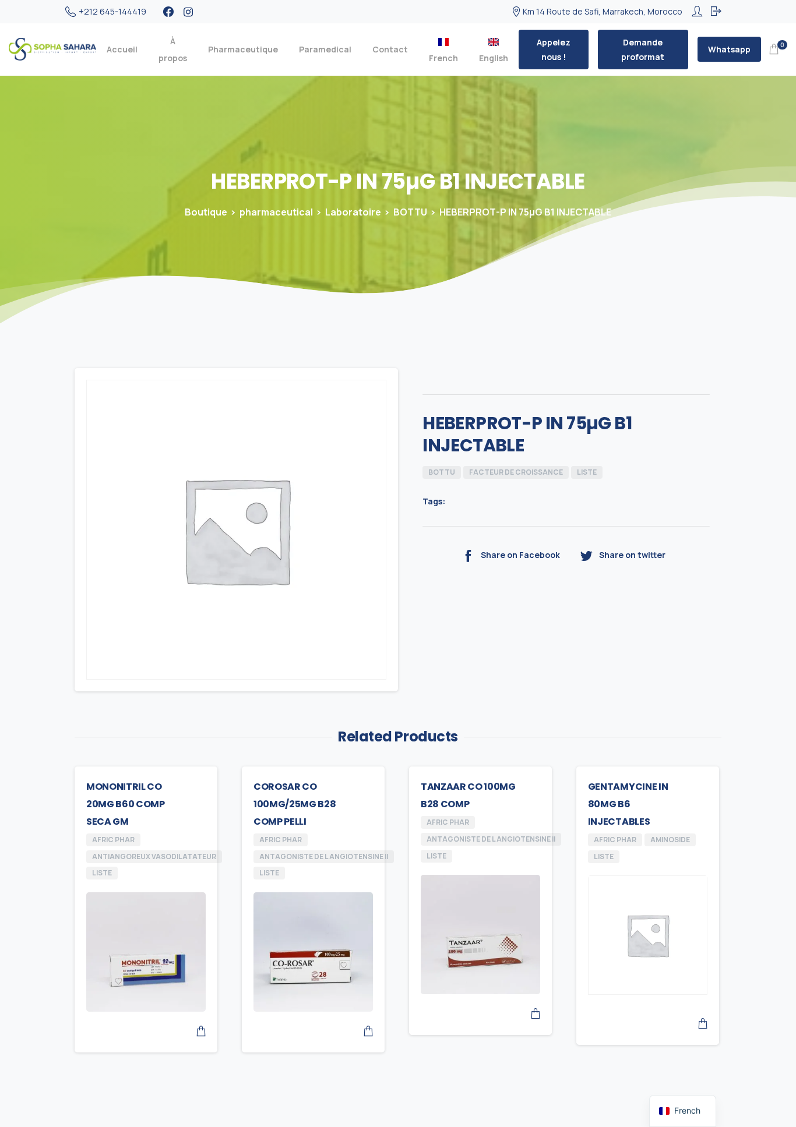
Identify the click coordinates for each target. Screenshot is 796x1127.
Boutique (206, 212)
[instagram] (188, 11)
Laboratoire (353, 212)
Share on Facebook (520, 554)
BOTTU (410, 212)
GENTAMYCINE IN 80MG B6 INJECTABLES (628, 804)
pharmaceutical (276, 212)
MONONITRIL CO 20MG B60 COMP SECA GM (125, 804)
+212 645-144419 (112, 11)
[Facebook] (168, 11)
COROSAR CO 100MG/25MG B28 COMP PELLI (294, 804)
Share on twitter (632, 554)
